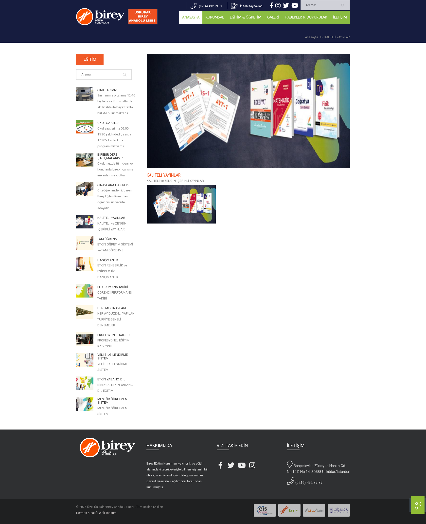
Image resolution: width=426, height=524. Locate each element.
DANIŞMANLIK (107, 260)
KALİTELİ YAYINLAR (337, 37)
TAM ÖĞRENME (108, 239)
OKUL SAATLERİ (109, 123)
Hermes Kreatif (86, 513)
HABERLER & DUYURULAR (306, 17)
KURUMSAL (214, 17)
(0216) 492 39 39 (308, 482)
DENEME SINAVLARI (111, 308)
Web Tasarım (108, 513)
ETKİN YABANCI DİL (111, 379)
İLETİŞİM (340, 17)
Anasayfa (311, 37)
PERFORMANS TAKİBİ (112, 287)
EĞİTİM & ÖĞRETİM (245, 17)
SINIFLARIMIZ (107, 90)
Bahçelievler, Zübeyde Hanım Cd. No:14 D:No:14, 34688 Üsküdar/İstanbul (318, 469)
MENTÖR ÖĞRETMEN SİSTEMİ (112, 400)
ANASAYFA (190, 17)
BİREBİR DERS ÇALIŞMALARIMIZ (110, 156)
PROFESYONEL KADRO (113, 335)
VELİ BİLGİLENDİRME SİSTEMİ (112, 356)
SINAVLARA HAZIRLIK (113, 185)
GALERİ (273, 17)
